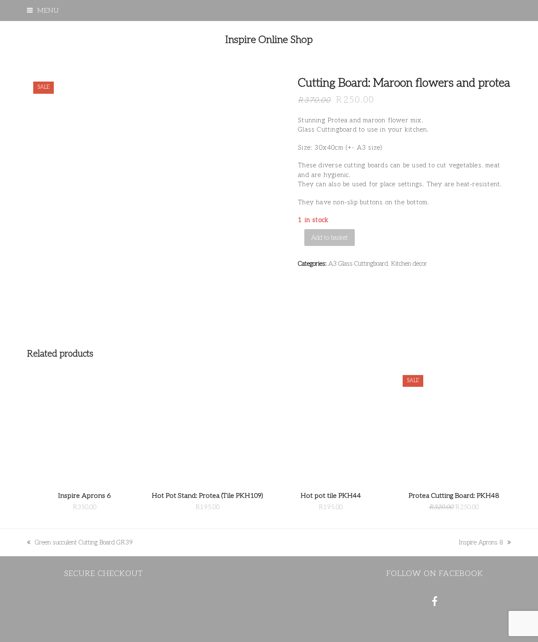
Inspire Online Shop (269, 40)
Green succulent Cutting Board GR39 (80, 543)
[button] (43, 10)
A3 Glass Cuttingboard (358, 263)
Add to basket (329, 237)
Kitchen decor (409, 263)
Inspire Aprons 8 (481, 543)
